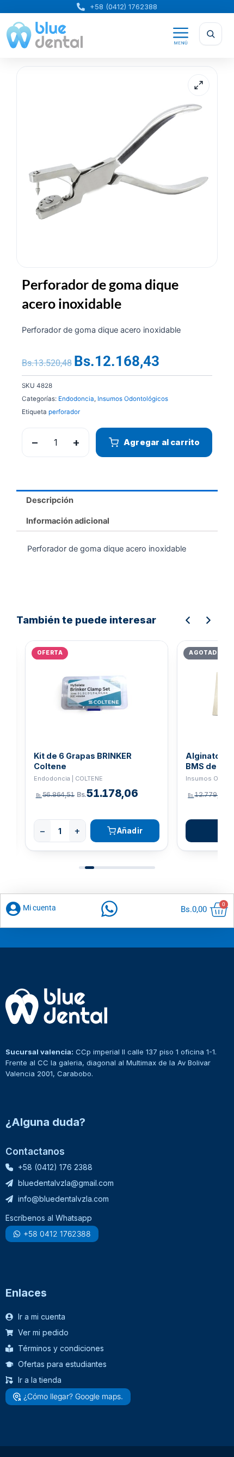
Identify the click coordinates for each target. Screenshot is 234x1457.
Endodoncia (76, 399)
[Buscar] (210, 33)
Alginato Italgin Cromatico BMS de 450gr (87, 761)
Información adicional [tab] (67, 521)
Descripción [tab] (49, 500)
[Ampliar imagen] (199, 85)
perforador (64, 412)
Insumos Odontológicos (132, 399)
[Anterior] (187, 620)
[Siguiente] (208, 620)
